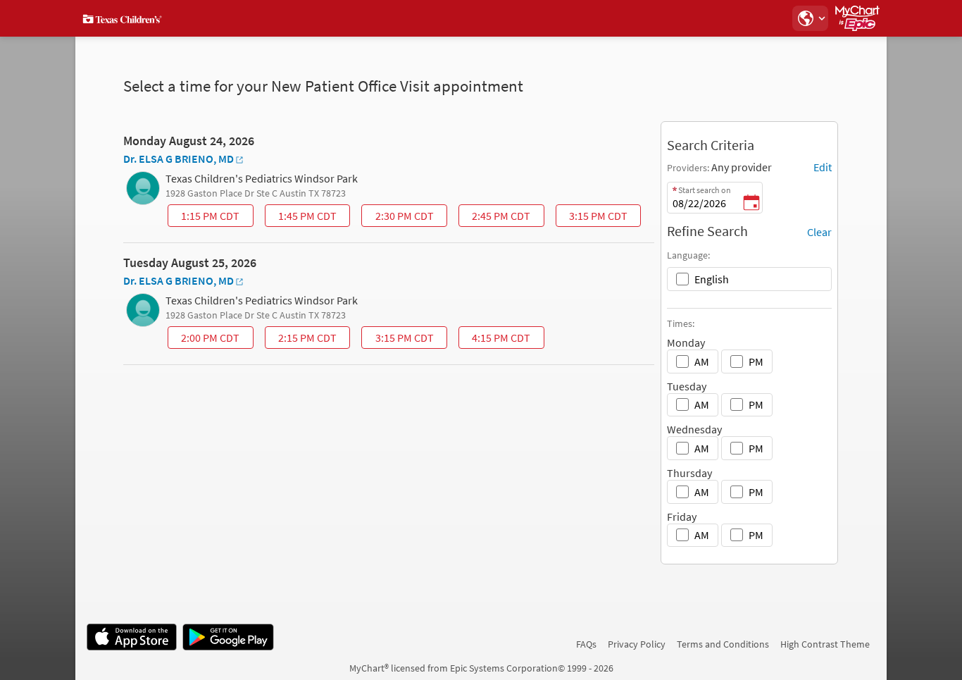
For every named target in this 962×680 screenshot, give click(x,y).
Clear (819, 232)
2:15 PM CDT (302, 339)
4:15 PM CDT (495, 339)
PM (756, 361)
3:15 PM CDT (592, 218)
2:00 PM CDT (204, 339)
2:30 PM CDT (399, 218)
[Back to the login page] (124, 18)
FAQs (586, 644)
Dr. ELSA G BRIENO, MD (178, 159)
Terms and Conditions (723, 644)
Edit (822, 167)
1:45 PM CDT (302, 218)
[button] (809, 18)
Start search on (704, 190)
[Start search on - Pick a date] (751, 204)
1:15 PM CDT (204, 218)
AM (701, 361)
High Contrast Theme (825, 644)
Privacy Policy (637, 644)
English (711, 279)
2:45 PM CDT (495, 218)
